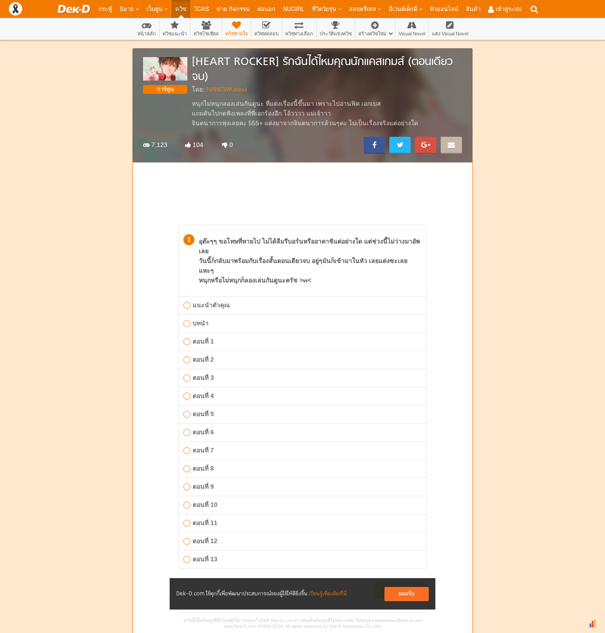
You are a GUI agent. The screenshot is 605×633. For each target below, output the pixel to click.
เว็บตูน (155, 8)
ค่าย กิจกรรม (233, 8)
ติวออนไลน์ (444, 8)
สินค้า (473, 8)
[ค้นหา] (534, 9)
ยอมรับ (407, 594)
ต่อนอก (266, 8)
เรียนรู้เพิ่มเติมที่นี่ (328, 594)
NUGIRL (293, 8)
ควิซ (180, 8)
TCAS (201, 8)
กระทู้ (105, 8)
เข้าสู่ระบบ (507, 8)
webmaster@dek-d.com (398, 620)
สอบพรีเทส (363, 8)
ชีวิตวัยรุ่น (325, 8)
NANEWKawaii (226, 89)
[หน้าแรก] (73, 9)
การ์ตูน (165, 89)
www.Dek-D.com (240, 626)
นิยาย (128, 8)
